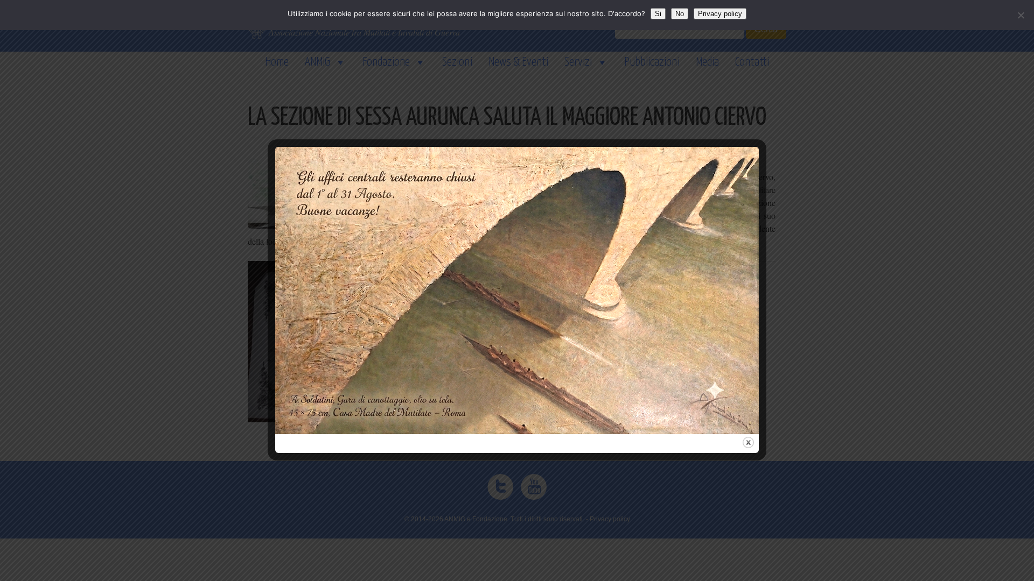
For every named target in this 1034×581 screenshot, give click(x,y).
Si (658, 14)
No (679, 14)
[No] (1020, 15)
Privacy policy (720, 14)
